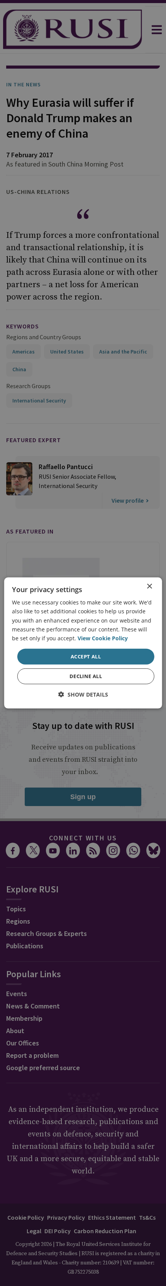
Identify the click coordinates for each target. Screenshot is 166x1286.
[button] (83, 694)
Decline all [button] (85, 676)
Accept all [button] (86, 656)
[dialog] (83, 643)
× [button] (149, 586)
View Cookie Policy (103, 638)
